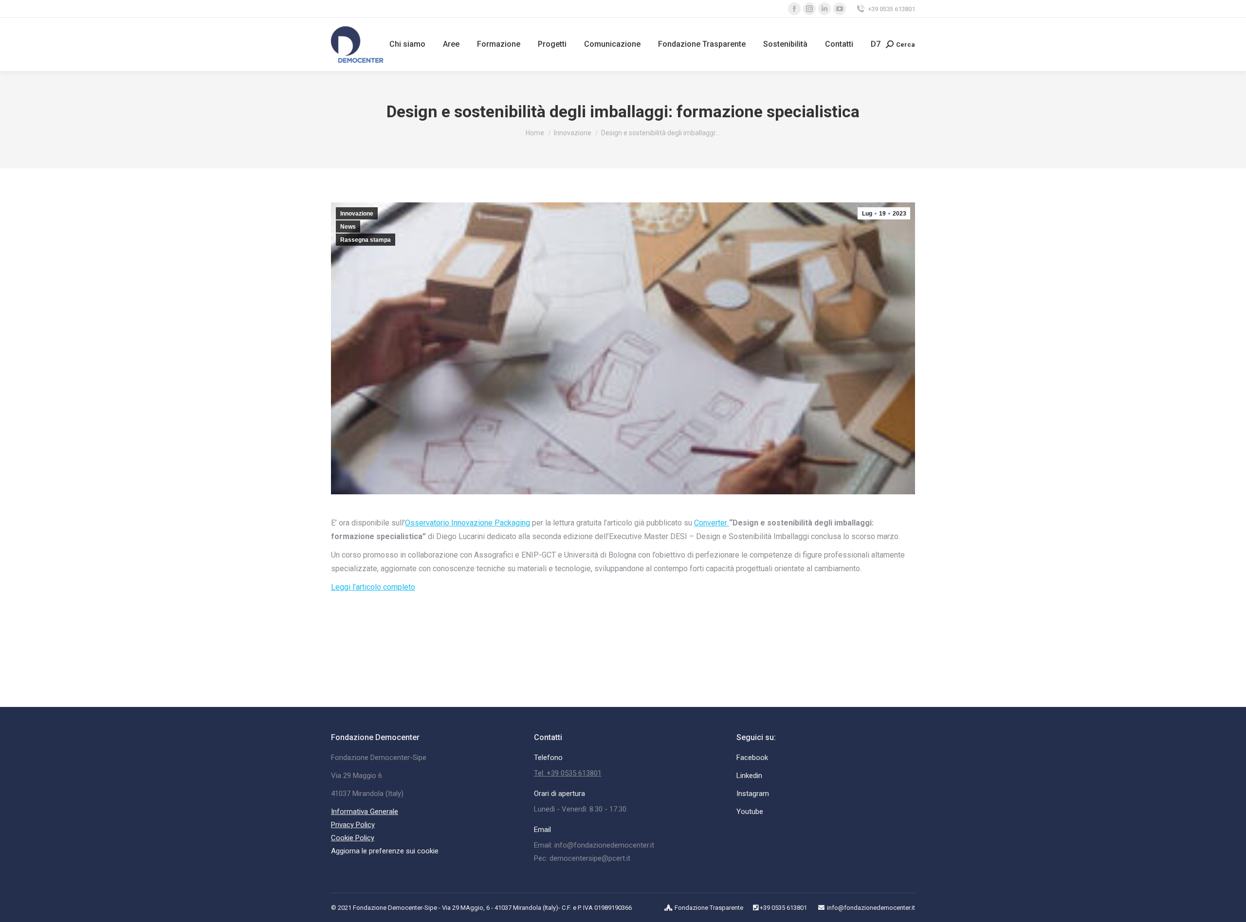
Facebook (752, 757)
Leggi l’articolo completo (373, 587)
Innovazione (356, 213)
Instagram (752, 793)
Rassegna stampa (365, 239)
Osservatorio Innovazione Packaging (467, 522)
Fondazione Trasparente (709, 907)
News (348, 226)
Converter (710, 522)
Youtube (749, 811)
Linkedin (749, 775)
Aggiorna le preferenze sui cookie (385, 851)
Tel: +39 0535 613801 (568, 773)
